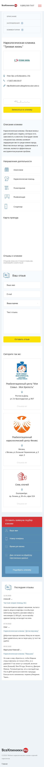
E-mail (9, 294)
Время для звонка (17, 546)
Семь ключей (22, 484)
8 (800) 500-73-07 (27, 6)
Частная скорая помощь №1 (14, 603)
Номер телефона (17, 538)
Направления (14, 23)
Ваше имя (11, 285)
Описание (12, 16)
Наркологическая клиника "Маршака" (18, 654)
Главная (5, 764)
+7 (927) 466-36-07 (14, 81)
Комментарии (15, 30)
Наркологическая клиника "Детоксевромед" (21, 631)
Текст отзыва (12, 312)
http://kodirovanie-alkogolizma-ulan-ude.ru (23, 86)
